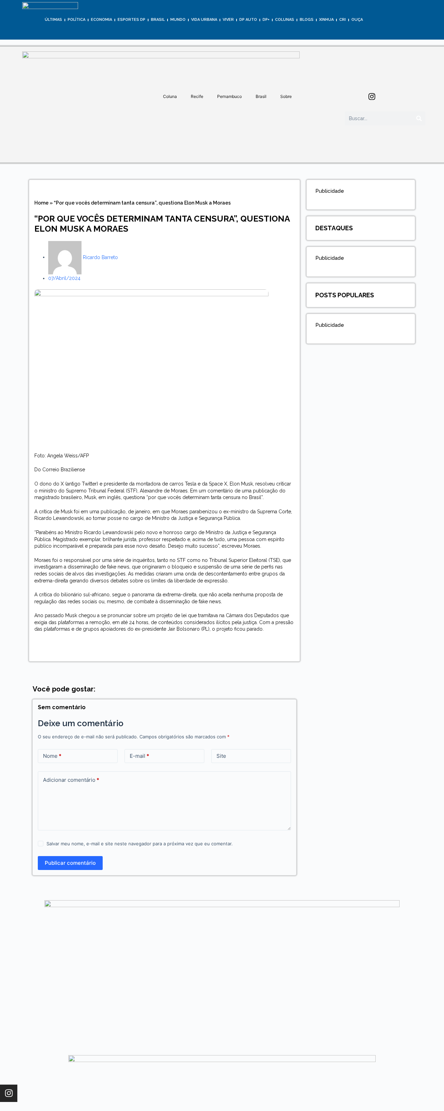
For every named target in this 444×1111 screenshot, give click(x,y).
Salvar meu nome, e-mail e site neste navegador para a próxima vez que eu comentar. (139, 843)
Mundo (178, 19)
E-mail (139, 756)
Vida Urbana (204, 19)
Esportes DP (131, 19)
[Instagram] (371, 96)
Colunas (284, 19)
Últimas (53, 19)
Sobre (286, 96)
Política (76, 19)
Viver (228, 19)
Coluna (170, 96)
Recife (197, 96)
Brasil (158, 19)
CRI (342, 19)
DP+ (266, 19)
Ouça (357, 19)
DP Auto (248, 19)
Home (41, 203)
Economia (101, 19)
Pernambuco (229, 96)
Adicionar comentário (71, 780)
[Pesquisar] (419, 118)
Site (221, 756)
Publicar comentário (70, 863)
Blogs (307, 19)
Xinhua (326, 19)
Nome (52, 756)
